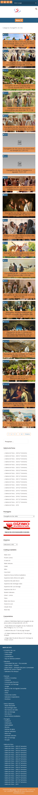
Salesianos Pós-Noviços (11, 671)
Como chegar (8, 652)
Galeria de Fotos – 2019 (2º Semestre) (16, 488)
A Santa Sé (7, 560)
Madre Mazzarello (10, 705)
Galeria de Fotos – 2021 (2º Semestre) (16, 476)
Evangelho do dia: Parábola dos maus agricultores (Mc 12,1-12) (19, 254)
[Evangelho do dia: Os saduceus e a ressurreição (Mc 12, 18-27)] (19, 205)
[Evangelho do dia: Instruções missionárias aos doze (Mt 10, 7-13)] (19, 102)
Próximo (27, 434)
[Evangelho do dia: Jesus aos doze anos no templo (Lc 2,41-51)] (19, 143)
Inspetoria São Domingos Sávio (13, 584)
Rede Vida (7, 610)
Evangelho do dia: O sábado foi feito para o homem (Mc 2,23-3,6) (19, 274)
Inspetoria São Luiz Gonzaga (12, 586)
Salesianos (7, 661)
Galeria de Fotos (8, 744)
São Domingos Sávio (11, 708)
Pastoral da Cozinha (10, 695)
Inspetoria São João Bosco (11, 581)
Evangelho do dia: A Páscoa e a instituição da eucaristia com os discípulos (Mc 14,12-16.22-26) (19, 334)
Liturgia (7, 686)
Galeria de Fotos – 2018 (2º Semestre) (16, 493)
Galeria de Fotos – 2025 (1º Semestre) (16, 456)
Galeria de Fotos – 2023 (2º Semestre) (16, 464)
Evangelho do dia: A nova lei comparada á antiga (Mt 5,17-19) (19, 64)
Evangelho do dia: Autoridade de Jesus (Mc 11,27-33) (19, 296)
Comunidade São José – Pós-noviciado (16, 663)
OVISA (6, 693)
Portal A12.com (8, 604)
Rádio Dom (7, 555)
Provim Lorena (8, 557)
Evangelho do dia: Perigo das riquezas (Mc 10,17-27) (19, 404)
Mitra (5, 569)
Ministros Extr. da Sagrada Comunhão (15, 688)
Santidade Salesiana (10, 735)
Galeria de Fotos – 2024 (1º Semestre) (16, 462)
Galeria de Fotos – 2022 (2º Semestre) (16, 470)
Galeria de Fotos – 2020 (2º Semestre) (16, 482)
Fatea (5, 598)
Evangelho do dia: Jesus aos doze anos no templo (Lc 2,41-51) (19, 149)
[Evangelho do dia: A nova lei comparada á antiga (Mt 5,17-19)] (19, 58)
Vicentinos (8, 699)
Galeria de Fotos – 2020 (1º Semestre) (16, 485)
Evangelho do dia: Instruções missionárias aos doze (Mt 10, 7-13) (19, 109)
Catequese (8, 680)
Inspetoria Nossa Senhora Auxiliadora (15, 575)
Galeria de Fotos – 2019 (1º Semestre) (16, 490)
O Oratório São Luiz (9, 650)
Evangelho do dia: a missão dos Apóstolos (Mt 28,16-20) (19, 424)
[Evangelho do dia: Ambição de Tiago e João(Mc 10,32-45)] (19, 349)
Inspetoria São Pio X (10, 589)
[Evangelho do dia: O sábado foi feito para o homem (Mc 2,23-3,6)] (19, 268)
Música (7, 690)
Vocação (7, 740)
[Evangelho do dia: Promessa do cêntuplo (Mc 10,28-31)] (19, 371)
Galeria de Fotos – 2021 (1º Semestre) (16, 479)
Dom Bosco (8, 714)
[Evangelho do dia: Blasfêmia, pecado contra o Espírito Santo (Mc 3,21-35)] (19, 123)
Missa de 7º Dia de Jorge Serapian (20, 630)
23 (21, 434)
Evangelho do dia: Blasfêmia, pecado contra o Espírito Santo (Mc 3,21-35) (19, 128)
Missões (7, 727)
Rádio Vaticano (8, 563)
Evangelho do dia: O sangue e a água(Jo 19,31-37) (19, 171)
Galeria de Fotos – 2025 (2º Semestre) (16, 453)
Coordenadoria (9, 656)
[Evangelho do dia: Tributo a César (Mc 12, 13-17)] (19, 229)
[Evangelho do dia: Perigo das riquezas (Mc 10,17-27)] (19, 395)
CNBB (6, 566)
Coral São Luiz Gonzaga (11, 684)
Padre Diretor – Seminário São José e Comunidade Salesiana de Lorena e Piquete (19, 668)
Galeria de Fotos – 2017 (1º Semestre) (16, 502)
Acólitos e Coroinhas (11, 678)
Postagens (7, 719)
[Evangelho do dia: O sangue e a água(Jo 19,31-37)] (19, 165)
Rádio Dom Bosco (9, 601)
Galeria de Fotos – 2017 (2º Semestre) (16, 499)
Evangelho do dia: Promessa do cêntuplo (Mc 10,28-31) (19, 378)
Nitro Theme (13, 789)
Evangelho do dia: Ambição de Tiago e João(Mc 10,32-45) (19, 355)
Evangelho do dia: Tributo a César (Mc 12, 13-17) (19, 237)
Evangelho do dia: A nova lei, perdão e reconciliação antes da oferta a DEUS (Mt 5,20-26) (19, 44)
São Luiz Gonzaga (10, 712)
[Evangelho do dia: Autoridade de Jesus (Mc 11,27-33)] (19, 289)
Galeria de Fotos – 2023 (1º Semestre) (16, 467)
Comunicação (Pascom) (11, 682)
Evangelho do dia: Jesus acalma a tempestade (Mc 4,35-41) (19, 622)
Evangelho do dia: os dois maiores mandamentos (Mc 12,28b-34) (19, 188)
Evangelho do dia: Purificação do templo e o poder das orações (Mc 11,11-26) (19, 314)
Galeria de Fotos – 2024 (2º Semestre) (16, 459)
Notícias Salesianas (10, 731)
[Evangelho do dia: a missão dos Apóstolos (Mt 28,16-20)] (19, 418)
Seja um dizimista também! (12, 658)
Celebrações (8, 654)
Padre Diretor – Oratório (12, 665)
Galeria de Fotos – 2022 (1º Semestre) (16, 473)
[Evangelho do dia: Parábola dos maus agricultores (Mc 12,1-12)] (19, 250)
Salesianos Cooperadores (12, 697)
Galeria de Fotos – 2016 (12, 505)
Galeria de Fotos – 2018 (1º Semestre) (16, 496)
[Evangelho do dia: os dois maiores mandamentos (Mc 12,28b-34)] (19, 184)
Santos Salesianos (9, 703)
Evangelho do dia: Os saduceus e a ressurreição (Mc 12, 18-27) (19, 214)
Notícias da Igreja (10, 729)
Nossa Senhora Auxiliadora (12, 716)
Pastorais (6, 676)
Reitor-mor (8, 733)
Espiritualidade (9, 725)
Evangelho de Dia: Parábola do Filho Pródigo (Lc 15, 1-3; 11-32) (18, 626)
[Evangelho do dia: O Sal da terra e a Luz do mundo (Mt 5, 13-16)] (19, 79)
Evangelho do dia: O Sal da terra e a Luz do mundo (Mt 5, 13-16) (19, 86)
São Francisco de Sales (11, 710)
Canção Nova (8, 607)
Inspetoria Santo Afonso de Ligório (14, 578)
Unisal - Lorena (8, 595)
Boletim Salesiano (9, 592)
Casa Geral (7, 572)
